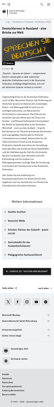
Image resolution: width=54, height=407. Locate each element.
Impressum (7, 378)
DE (8, 4)
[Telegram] (46, 302)
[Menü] (49, 4)
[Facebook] (18, 302)
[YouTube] (37, 302)
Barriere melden (9, 394)
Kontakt (5, 374)
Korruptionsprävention (12, 386)
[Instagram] (28, 302)
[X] (9, 302)
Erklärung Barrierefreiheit (13, 390)
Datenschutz (7, 382)
